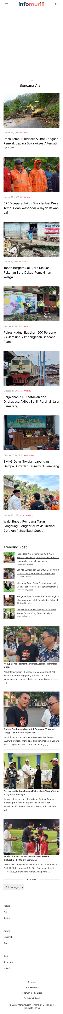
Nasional (8, 937)
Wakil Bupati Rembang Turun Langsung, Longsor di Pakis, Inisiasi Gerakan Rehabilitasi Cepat (29, 526)
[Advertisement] (31, 43)
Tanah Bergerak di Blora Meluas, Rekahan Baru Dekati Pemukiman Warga (27, 272)
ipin (29, 577)
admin (30, 564)
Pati (5, 912)
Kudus (27, 326)
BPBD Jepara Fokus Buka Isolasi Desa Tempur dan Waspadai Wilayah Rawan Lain (31, 208)
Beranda (32, 982)
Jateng (27, 391)
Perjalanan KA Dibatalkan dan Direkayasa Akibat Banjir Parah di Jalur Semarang (31, 401)
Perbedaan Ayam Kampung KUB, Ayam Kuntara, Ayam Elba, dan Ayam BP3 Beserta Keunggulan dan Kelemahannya (38, 557)
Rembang (29, 455)
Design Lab (48, 1004)
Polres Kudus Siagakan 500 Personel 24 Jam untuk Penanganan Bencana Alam (30, 337)
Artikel (7, 968)
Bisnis (6, 943)
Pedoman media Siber (31, 993)
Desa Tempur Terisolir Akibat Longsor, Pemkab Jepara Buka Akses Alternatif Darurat (31, 143)
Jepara (27, 133)
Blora (25, 262)
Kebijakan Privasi (31, 998)
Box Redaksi (32, 987)
